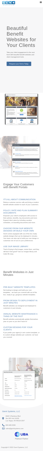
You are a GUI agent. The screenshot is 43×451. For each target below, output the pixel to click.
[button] (40, 2)
